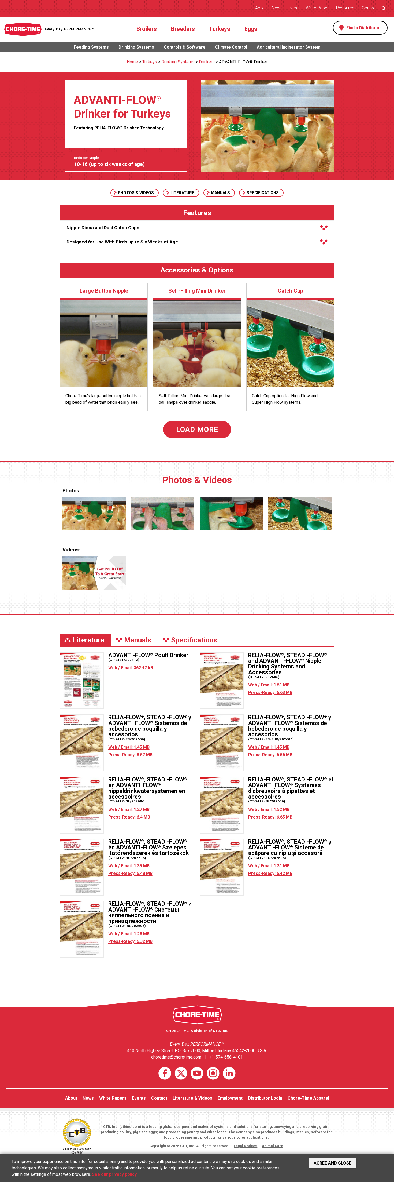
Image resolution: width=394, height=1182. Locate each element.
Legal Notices (245, 1146)
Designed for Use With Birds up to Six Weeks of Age (122, 242)
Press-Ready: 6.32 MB (130, 941)
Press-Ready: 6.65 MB (270, 817)
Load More (197, 429)
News (277, 7)
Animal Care (272, 1146)
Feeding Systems (91, 47)
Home (132, 61)
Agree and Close (332, 1163)
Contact (369, 7)
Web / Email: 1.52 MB (268, 809)
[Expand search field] (384, 8)
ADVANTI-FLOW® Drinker (243, 61)
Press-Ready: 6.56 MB (270, 754)
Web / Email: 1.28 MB (129, 933)
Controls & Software (185, 47)
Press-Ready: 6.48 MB (130, 873)
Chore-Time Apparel (308, 1098)
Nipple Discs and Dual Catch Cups (102, 227)
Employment (230, 1098)
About (260, 7)
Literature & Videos (192, 1098)
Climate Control (231, 47)
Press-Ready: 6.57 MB (130, 754)
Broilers (146, 29)
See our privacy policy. (114, 1174)
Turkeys (219, 29)
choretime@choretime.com (176, 1057)
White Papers (318, 7)
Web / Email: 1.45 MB (129, 747)
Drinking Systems (136, 47)
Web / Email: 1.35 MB (129, 865)
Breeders (183, 29)
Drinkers (207, 61)
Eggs (250, 29)
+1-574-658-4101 (226, 1057)
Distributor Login (265, 1098)
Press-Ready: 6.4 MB (129, 817)
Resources (346, 7)
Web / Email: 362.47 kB (130, 667)
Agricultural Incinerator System (289, 47)
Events (294, 7)
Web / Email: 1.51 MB (268, 685)
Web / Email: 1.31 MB (268, 865)
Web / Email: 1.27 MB (129, 809)
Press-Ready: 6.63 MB (270, 692)
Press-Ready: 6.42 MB (270, 873)
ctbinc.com (130, 1127)
